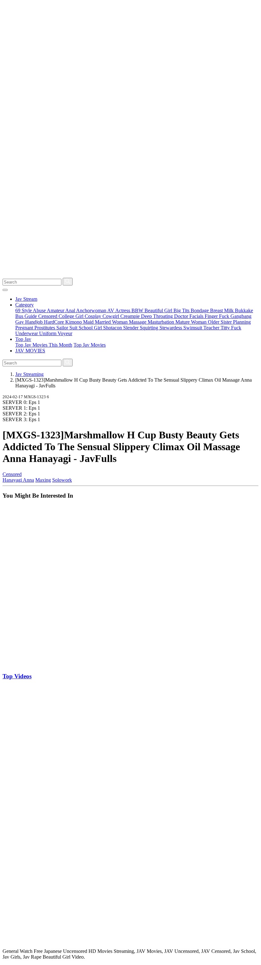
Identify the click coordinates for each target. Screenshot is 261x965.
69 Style (24, 310)
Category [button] (24, 304)
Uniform (48, 333)
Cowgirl (111, 316)
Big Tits (182, 310)
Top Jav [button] (23, 339)
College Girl (72, 316)
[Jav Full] (130, 274)
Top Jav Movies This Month (43, 345)
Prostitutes (45, 327)
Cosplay (93, 316)
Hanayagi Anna (18, 480)
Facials (197, 316)
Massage (138, 322)
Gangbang (240, 316)
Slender (131, 327)
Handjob (34, 322)
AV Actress (119, 310)
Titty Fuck (231, 327)
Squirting (149, 327)
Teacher (212, 327)
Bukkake (244, 310)
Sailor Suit (67, 327)
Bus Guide (26, 316)
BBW (138, 310)
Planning (242, 322)
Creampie (130, 316)
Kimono (74, 322)
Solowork (62, 480)
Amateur (56, 310)
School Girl (91, 327)
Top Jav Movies (90, 345)
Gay (20, 322)
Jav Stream (26, 299)
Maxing (43, 480)
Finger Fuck (217, 316)
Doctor (181, 316)
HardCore (54, 322)
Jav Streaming (29, 374)
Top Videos (17, 676)
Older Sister (220, 322)
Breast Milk (222, 310)
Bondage (200, 310)
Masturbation (161, 322)
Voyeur (65, 333)
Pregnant (24, 327)
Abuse (40, 310)
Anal (70, 310)
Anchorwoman (91, 310)
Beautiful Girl (159, 310)
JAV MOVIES (30, 350)
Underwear (27, 333)
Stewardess (171, 327)
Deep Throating (157, 316)
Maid (89, 322)
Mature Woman (191, 322)
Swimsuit (193, 327)
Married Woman (112, 322)
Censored (48, 316)
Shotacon (113, 327)
